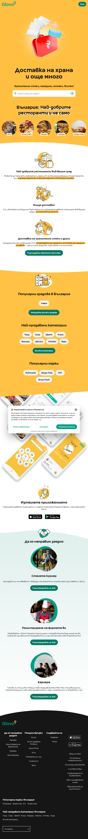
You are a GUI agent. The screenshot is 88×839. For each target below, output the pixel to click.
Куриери (13, 751)
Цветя (17, 816)
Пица (5, 816)
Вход (34, 765)
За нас (33, 737)
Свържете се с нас (33, 757)
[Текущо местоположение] (72, 93)
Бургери (30, 816)
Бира (53, 816)
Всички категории (10, 819)
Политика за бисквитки (75, 765)
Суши (10, 816)
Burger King (17, 804)
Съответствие (75, 769)
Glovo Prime (33, 748)
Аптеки (46, 816)
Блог (34, 752)
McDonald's (7, 804)
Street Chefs (32, 804)
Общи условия (75, 754)
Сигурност (33, 761)
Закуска (38, 816)
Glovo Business (13, 755)
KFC (24, 804)
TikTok (54, 742)
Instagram (54, 737)
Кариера (13, 740)
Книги (23, 816)
